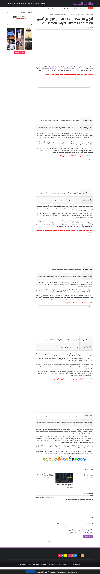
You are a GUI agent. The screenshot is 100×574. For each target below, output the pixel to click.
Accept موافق (31, 571)
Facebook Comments (50, 497)
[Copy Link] (67, 459)
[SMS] (53, 459)
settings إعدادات (40, 572)
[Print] (58, 459)
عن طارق (37, 3)
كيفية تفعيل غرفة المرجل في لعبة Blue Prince (65, 485)
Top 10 (57, 67)
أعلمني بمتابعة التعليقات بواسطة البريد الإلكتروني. (80, 530)
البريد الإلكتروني (89, 523)
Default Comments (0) (40, 497)
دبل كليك (30, 3)
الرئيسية (43, 3)
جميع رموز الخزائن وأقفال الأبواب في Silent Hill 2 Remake (45, 474)
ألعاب (86, 14)
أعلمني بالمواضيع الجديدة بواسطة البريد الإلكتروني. (80, 532)
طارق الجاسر (89, 27)
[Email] (55, 459)
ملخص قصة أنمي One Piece (54, 453)
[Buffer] (73, 459)
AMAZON (48, 543)
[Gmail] (61, 459)
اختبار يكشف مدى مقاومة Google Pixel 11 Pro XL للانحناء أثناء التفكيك (71, 8)
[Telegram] (64, 459)
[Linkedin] (78, 459)
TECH (52, 543)
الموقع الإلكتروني (59, 523)
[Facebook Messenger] (70, 459)
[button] (11, 33)
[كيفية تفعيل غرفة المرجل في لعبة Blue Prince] (64, 478)
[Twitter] (81, 459)
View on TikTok (19, 52)
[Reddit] (50, 459)
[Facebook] (84, 459)
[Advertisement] (64, 82)
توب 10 (52, 67)
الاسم (91, 517)
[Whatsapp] (75, 459)
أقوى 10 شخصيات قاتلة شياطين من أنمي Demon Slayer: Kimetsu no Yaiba (59, 68)
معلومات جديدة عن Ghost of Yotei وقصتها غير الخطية (85, 474)
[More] (44, 459)
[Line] (47, 459)
